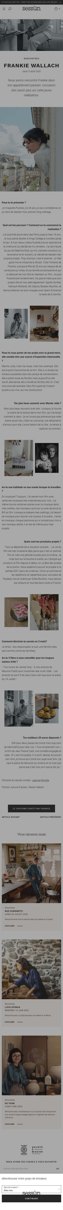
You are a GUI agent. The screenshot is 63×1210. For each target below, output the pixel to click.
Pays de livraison (10, 1187)
